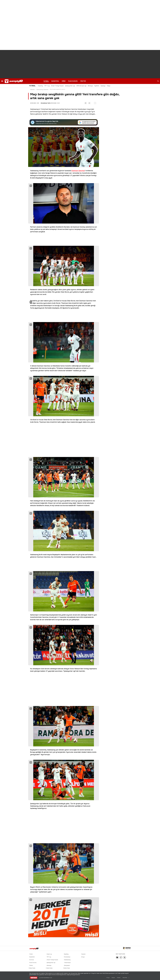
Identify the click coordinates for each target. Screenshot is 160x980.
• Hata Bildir (124, 977)
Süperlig (40, 86)
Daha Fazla (32, 968)
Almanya (90, 86)
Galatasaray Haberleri (42, 89)
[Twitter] (124, 957)
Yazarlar (83, 954)
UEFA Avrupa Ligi (81, 86)
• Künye (108, 977)
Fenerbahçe (67, 957)
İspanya (103, 86)
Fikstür (31, 965)
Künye (83, 957)
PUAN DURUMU (73, 81)
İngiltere (96, 86)
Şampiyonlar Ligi (70, 86)
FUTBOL (46, 81)
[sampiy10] (35, 949)
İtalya (108, 86)
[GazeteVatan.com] (33, 978)
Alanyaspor (67, 965)
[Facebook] (121, 957)
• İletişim (113, 977)
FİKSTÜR (83, 81)
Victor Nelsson (62, 114)
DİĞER (64, 81)
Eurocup (31, 959)
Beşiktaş (66, 954)
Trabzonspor (67, 962)
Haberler (32, 89)
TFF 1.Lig (47, 86)
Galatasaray (67, 959)
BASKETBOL (55, 81)
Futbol (31, 954)
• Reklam (118, 977)
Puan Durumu (32, 962)
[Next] (117, 957)
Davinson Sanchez (70, 109)
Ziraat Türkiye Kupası (57, 86)
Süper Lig (49, 954)
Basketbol (32, 957)
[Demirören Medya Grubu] (127, 948)
